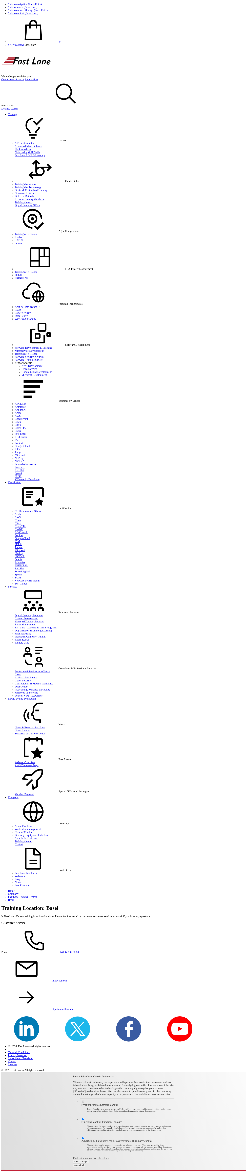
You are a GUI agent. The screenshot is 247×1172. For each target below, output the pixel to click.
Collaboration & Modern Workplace (34, 683)
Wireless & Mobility (25, 318)
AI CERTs (20, 403)
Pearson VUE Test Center (28, 695)
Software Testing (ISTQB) (29, 359)
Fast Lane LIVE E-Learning (30, 155)
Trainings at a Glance (26, 234)
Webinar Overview (25, 762)
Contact (19, 844)
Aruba (18, 412)
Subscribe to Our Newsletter (30, 733)
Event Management (25, 624)
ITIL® (18, 275)
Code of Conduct (24, 832)
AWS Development (32, 365)
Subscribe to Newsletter (20, 1058)
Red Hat (19, 470)
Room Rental (22, 639)
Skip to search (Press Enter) (22, 7)
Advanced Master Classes (28, 146)
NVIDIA (20, 461)
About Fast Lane (24, 826)
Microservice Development (29, 350)
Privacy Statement (17, 1055)
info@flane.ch (59, 980)
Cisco (18, 421)
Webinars (20, 876)
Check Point (21, 418)
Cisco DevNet (29, 368)
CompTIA (20, 428)
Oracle (18, 559)
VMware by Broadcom (27, 479)
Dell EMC (20, 434)
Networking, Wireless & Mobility (32, 689)
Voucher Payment (24, 794)
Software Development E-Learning (33, 347)
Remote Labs (22, 642)
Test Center (21, 583)
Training (12, 114)
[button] (30, 44)
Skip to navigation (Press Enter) (25, 4)
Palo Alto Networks (25, 464)
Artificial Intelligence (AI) (28, 306)
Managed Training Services (29, 621)
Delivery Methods (24, 196)
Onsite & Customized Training (31, 190)
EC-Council (21, 437)
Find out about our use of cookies (91, 1158)
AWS (18, 415)
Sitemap (12, 1064)
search (4, 105)
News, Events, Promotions (22, 698)
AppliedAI (20, 409)
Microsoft (20, 455)
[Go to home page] (26, 73)
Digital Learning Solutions (29, 615)
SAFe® (19, 240)
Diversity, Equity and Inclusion (31, 835)
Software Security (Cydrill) (29, 356)
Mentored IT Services (26, 692)
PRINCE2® (21, 278)
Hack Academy (23, 149)
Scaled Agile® (22, 571)
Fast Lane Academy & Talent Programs (36, 627)
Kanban (19, 237)
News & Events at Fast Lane (30, 727)
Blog (17, 879)
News (18, 882)
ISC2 (17, 449)
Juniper (19, 452)
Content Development (26, 618)
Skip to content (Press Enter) (23, 13)
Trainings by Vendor (25, 184)
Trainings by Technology (28, 187)
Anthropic (20, 406)
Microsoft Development (34, 375)
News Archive (22, 730)
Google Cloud (22, 446)
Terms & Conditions (19, 1052)
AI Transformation (24, 143)
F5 (16, 440)
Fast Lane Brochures (26, 873)
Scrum (18, 243)
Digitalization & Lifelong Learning (33, 630)
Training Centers (23, 202)
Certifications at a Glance (28, 511)
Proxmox (20, 467)
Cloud (18, 309)
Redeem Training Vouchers (29, 199)
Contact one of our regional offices (19, 79)
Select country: (16, 44)
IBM (17, 541)
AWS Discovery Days (26, 765)
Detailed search (9, 108)
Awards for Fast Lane (26, 838)
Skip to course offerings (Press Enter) (28, 10)
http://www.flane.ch (62, 1009)
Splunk (18, 473)
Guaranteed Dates (24, 193)
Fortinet (19, 443)
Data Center (21, 315)
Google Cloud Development (37, 371)
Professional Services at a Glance (32, 671)
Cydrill (18, 431)
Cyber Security (23, 312)
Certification (14, 482)
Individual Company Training (30, 636)
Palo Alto (20, 562)
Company (13, 797)
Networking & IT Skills (27, 152)
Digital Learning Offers (27, 205)
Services (12, 586)
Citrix (18, 424)
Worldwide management (28, 829)
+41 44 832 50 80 (69, 952)
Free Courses (22, 885)
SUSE (18, 476)
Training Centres (23, 841)
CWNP (19, 529)
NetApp (19, 458)
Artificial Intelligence (26, 677)
